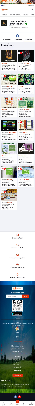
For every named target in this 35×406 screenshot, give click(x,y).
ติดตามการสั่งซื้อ (17, 367)
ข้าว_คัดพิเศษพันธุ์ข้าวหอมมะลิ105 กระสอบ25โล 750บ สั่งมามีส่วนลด (26, 184)
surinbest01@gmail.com (17, 337)
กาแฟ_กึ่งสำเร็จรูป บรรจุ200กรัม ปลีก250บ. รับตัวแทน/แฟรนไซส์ (25, 69)
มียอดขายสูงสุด (18, 39)
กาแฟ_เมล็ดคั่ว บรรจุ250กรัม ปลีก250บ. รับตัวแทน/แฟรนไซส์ (9, 69)
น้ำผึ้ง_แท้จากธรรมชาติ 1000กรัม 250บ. (7, 208)
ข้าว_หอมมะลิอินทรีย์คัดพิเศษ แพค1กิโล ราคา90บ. (25, 138)
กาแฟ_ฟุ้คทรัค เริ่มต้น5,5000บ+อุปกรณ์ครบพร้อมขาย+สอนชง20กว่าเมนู (26, 161)
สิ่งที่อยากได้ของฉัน (17, 365)
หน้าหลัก (5, 14)
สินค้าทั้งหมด (29, 39)
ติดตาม (25, 296)
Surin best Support (17, 341)
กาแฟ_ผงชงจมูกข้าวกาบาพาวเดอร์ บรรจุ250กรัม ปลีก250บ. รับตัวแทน (9, 92)
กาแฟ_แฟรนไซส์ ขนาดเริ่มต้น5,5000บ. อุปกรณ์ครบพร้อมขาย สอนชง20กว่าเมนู (9, 138)
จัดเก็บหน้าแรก (6, 39)
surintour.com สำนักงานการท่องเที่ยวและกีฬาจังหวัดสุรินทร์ (15, 384)
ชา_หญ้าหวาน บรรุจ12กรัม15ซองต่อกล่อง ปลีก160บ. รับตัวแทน (24, 115)
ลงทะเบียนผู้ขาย (17, 375)
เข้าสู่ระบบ (17, 360)
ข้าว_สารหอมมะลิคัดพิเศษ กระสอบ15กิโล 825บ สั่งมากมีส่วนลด (8, 184)
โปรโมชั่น (25, 14)
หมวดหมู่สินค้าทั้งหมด (15, 14)
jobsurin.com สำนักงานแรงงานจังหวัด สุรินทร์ (11, 386)
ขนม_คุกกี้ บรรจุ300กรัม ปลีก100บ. (7, 115)
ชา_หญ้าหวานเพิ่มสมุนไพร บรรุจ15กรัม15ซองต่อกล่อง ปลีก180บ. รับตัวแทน (9, 161)
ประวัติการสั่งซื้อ (17, 362)
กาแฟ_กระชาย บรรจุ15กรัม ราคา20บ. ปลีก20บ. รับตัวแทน (25, 92)
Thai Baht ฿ (30, 5)
